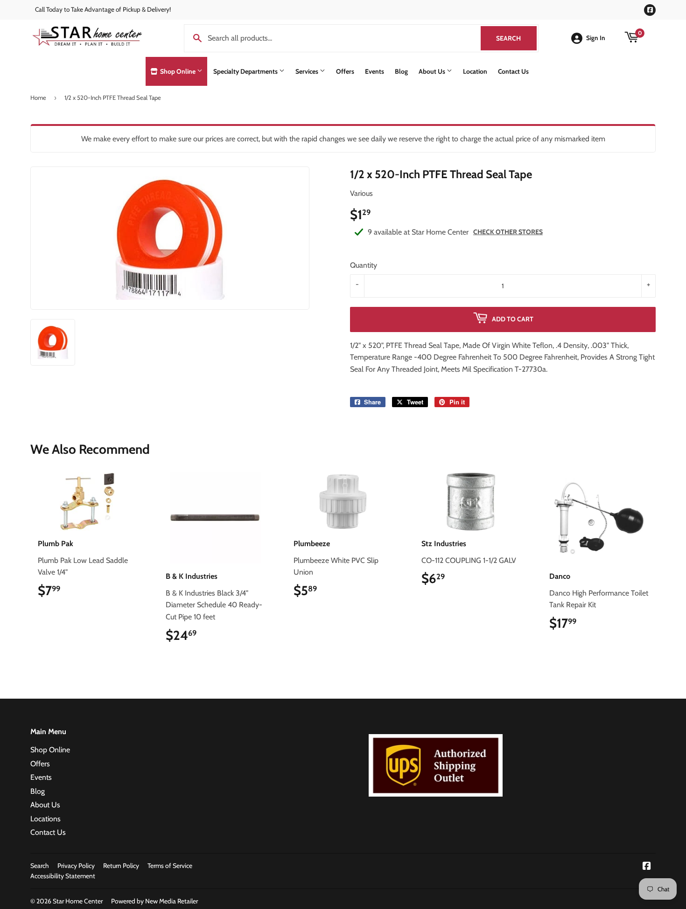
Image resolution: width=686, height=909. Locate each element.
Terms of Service (169, 865)
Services (307, 71)
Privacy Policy (76, 865)
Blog (401, 71)
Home (38, 97)
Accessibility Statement (62, 876)
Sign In (595, 38)
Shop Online (178, 71)
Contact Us (513, 71)
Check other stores (508, 232)
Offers (345, 71)
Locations (45, 818)
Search (516, 38)
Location (475, 71)
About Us (433, 71)
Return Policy (121, 865)
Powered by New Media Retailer (154, 901)
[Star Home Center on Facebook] (647, 866)
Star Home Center (78, 901)
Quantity (363, 265)
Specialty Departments (246, 71)
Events (374, 71)
